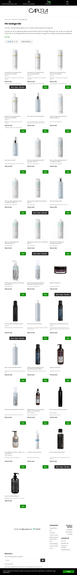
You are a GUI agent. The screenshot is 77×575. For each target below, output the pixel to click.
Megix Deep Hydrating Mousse (59, 324)
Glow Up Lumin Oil (10, 160)
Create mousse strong (34, 452)
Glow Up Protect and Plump (35, 116)
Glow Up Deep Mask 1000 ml (13, 367)
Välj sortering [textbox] (26, 41)
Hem (6, 19)
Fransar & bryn (54, 535)
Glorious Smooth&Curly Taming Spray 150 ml (14, 283)
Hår (10, 19)
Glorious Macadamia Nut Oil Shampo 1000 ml (35, 160)
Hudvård (52, 533)
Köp (45, 87)
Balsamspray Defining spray (58, 409)
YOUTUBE (69, 534)
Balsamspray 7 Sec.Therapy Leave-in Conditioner (35, 410)
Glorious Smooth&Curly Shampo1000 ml (12, 242)
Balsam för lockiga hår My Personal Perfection (57, 73)
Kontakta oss (65, 543)
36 (12, 41)
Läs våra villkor (9, 564)
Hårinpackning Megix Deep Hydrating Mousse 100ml (35, 368)
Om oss (63, 541)
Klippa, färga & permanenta (54, 538)
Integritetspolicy (65, 549)
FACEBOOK (69, 530)
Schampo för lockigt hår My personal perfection (13, 73)
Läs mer (7, 37)
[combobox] (27, 41)
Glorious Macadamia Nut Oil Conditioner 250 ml (58, 160)
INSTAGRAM (69, 532)
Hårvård (14, 19)
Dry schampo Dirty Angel (57, 452)
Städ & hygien (54, 546)
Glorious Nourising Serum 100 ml (14, 409)
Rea (51, 541)
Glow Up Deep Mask (56, 201)
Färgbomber (53, 528)
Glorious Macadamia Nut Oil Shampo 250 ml (58, 117)
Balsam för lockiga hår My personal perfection (12, 117)
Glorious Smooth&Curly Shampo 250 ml (37, 201)
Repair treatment (55, 283)
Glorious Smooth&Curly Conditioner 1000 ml (57, 242)
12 (8, 41)
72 (16, 41)
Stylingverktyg (54, 543)
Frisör (51, 548)
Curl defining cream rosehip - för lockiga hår (15, 452)
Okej (68, 571)
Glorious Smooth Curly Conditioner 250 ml (37, 242)
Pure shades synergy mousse (14, 324)
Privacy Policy (35, 567)
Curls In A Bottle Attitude (12, 496)
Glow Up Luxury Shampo (34, 324)
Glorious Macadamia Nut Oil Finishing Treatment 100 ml (35, 283)
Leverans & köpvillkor (64, 546)
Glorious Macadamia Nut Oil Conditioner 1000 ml (13, 201)
